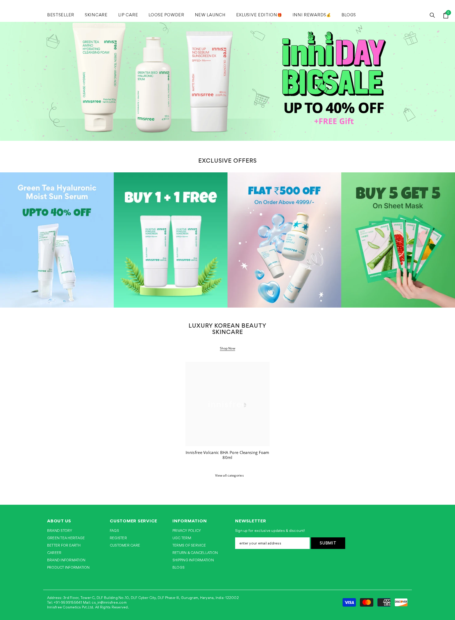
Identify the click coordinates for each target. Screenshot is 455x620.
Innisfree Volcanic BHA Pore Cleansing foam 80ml (227, 455)
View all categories (229, 475)
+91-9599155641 (68, 602)
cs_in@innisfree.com (109, 602)
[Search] (432, 15)
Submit (328, 543)
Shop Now (227, 348)
